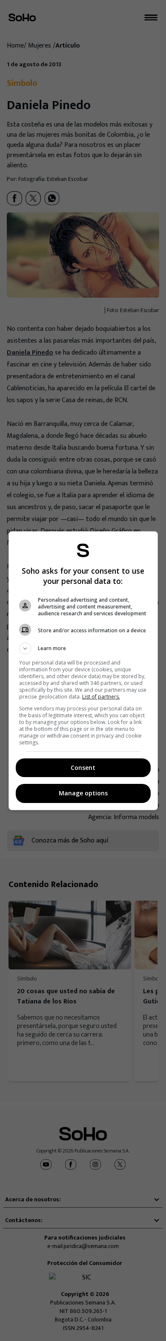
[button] (83, 648)
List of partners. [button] (101, 696)
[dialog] (83, 670)
